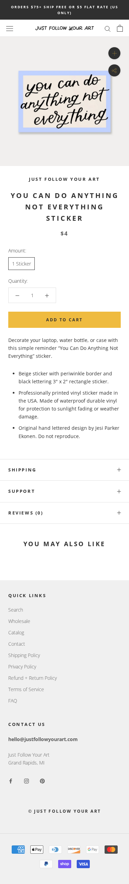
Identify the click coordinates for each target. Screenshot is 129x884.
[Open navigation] (9, 28)
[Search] (108, 28)
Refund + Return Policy (32, 678)
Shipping (22, 470)
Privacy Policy (22, 666)
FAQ (12, 700)
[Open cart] (120, 28)
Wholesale (19, 621)
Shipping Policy (24, 655)
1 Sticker (21, 263)
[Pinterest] (42, 780)
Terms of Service (26, 689)
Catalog (16, 632)
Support (21, 491)
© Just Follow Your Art (64, 811)
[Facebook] (10, 780)
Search (15, 609)
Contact (16, 644)
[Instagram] (26, 780)
